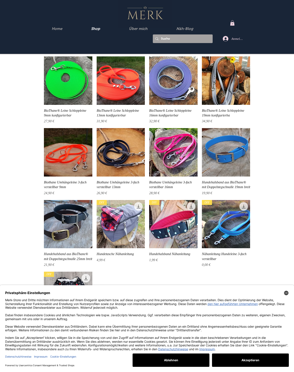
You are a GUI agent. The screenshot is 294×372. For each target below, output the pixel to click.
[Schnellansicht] (68, 80)
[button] (232, 23)
